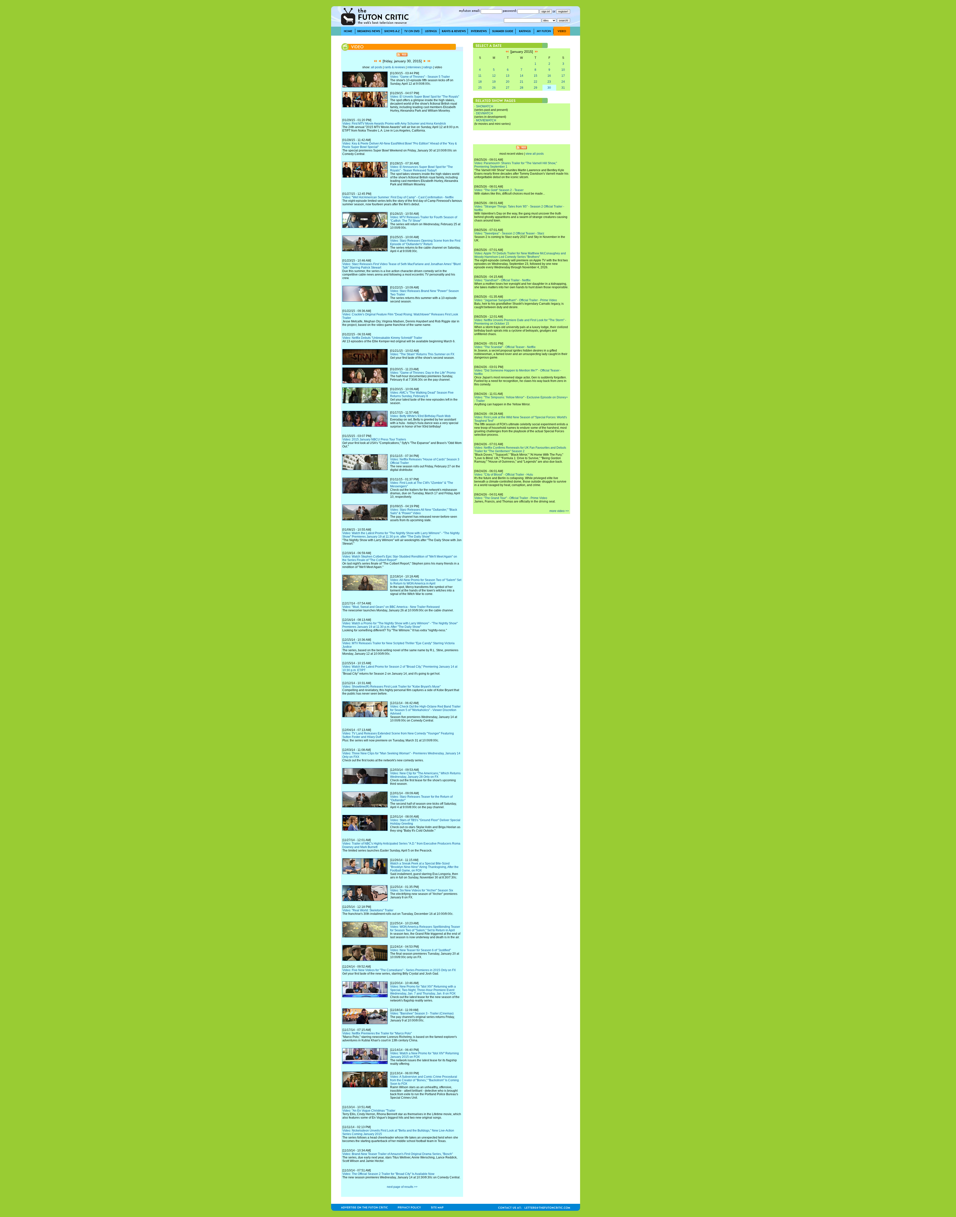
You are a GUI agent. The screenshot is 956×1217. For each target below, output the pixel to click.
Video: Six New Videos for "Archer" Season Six (421, 890)
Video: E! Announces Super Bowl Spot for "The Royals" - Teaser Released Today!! (421, 168)
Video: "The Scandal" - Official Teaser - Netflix (505, 347)
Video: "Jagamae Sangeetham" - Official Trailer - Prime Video (515, 300)
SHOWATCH (484, 106)
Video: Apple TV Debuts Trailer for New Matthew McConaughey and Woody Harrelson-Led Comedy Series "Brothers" (520, 255)
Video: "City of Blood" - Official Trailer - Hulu (503, 474)
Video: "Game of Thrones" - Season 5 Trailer (420, 76)
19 (494, 81)
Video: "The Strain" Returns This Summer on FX (422, 354)
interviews (414, 67)
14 (521, 75)
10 (563, 70)
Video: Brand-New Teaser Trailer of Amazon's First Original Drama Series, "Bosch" (397, 1154)
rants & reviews (394, 67)
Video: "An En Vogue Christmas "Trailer (368, 1110)
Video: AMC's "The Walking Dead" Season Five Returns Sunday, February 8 (422, 394)
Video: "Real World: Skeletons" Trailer (367, 910)
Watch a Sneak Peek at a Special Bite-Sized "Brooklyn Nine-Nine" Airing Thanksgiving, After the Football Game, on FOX (424, 867)
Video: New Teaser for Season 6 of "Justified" (420, 950)
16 (549, 75)
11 (479, 75)
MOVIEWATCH (486, 120)
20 (507, 81)
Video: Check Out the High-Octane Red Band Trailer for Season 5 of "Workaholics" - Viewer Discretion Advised (425, 710)
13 (507, 75)
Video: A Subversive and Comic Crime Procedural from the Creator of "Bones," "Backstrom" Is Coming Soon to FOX (424, 1080)
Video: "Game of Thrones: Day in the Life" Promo (423, 372)
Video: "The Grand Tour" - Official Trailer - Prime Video (510, 498)
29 (535, 87)
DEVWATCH (484, 113)
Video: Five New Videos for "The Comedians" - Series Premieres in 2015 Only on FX (399, 970)
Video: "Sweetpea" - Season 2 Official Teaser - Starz (509, 233)
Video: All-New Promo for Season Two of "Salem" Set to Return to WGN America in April (425, 581)
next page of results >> (402, 1187)
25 (480, 87)
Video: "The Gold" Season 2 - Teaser (499, 190)
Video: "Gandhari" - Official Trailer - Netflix (502, 280)
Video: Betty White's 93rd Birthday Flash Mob (420, 416)
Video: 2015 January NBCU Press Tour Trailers (374, 439)
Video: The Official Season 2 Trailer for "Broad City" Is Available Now (388, 1174)
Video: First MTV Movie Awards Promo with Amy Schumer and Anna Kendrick (394, 123)
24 (563, 81)
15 (535, 75)
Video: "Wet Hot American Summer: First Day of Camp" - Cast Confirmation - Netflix (398, 197)
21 (521, 81)
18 (480, 81)
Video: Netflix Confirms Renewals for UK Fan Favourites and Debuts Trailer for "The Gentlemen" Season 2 (520, 449)
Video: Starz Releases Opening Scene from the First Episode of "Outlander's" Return (425, 242)
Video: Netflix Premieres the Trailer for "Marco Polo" (377, 1033)
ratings (427, 67)
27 (507, 87)
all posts (376, 67)
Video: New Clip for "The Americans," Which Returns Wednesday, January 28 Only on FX (425, 775)
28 (521, 87)
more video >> (559, 511)
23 (549, 81)
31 (563, 87)
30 (549, 87)
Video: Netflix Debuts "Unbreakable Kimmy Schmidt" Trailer (382, 338)
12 (494, 75)
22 (535, 81)
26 (494, 87)
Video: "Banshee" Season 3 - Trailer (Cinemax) (422, 1013)
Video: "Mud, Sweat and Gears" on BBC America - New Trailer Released (391, 607)
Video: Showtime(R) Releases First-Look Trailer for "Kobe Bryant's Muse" (391, 686)
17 (563, 75)
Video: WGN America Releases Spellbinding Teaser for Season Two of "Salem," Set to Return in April (425, 928)
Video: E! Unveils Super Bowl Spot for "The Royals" (424, 96)
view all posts (535, 153)
